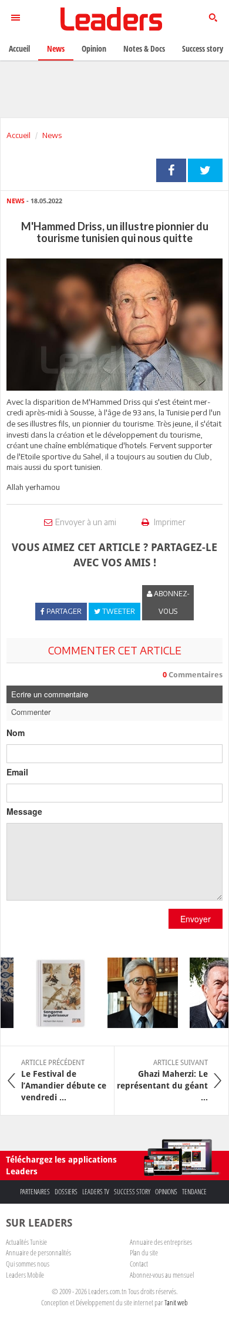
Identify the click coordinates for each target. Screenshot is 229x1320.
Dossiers (66, 1192)
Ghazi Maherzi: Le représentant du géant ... (162, 1080)
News (52, 135)
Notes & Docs (144, 48)
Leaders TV (95, 1192)
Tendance (194, 1192)
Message (24, 811)
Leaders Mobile (25, 1274)
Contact (139, 1263)
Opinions (166, 1192)
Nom (15, 732)
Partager (171, 170)
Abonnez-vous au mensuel (162, 1274)
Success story (132, 1192)
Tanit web (176, 1302)
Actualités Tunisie (26, 1242)
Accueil (18, 135)
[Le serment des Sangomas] (56, 993)
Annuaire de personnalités (38, 1252)
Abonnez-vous (171, 602)
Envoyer (195, 919)
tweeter (205, 170)
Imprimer (169, 522)
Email (17, 772)
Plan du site (144, 1252)
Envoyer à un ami (85, 522)
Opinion (94, 48)
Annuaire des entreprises (161, 1242)
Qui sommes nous (27, 1263)
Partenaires (35, 1192)
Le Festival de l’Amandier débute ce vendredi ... (63, 1080)
